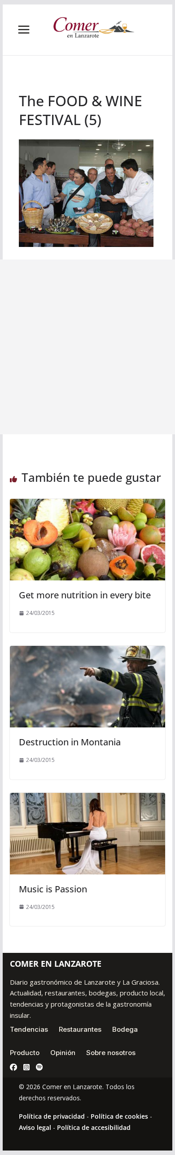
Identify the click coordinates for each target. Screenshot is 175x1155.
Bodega (125, 1029)
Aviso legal (35, 1127)
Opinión (62, 1052)
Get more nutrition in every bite (85, 595)
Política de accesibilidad (94, 1127)
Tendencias (29, 1029)
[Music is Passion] (87, 799)
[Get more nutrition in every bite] (87, 505)
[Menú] (24, 29)
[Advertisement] (87, 347)
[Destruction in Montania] (87, 652)
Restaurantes (80, 1029)
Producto (24, 1052)
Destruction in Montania (70, 742)
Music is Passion (53, 889)
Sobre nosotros (111, 1052)
